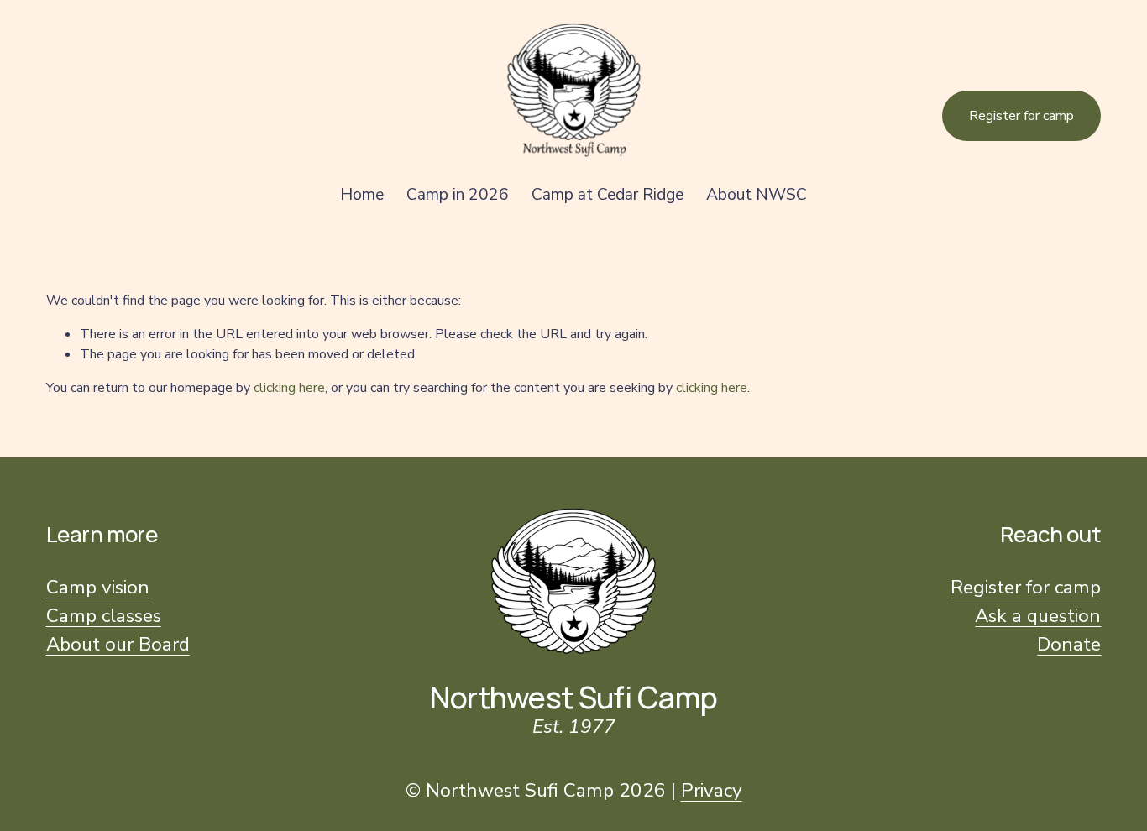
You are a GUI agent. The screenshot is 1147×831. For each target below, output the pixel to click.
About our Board (118, 644)
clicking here (289, 388)
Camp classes (103, 616)
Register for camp (1021, 116)
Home (362, 195)
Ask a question (1038, 616)
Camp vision (97, 587)
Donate (1069, 644)
